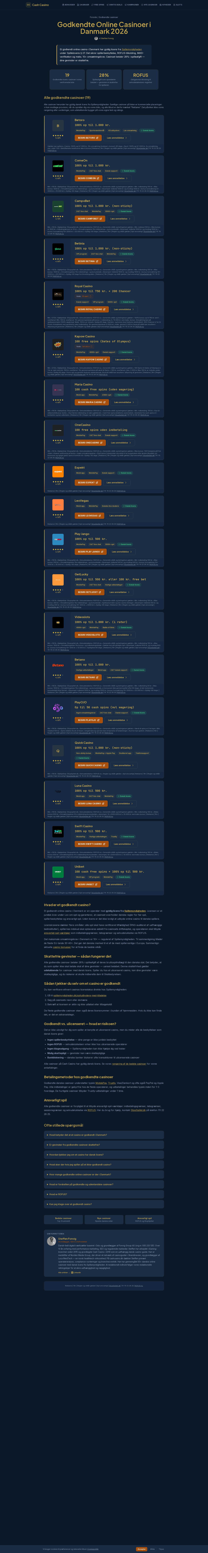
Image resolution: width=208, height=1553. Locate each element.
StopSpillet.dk (142, 148)
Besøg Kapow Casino (90, 359)
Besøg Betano (86, 677)
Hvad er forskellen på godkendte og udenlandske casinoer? (81, 1184)
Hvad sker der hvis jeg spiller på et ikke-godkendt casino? (80, 1164)
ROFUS (92, 1110)
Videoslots (82, 617)
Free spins (99, 5)
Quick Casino (84, 742)
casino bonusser (62, 947)
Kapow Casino (85, 336)
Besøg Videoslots (89, 635)
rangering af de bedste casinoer (129, 1063)
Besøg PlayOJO (87, 720)
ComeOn (81, 160)
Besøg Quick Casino (90, 765)
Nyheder (166, 5)
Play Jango (82, 533)
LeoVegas (82, 500)
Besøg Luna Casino (89, 803)
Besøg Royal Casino (90, 309)
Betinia (79, 243)
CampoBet (82, 200)
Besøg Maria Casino (90, 402)
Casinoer (84, 5)
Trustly (111, 1083)
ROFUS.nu (52, 151)
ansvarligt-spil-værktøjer (57, 933)
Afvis (152, 1549)
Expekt (80, 467)
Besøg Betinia (86, 261)
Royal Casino (84, 286)
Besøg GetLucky (88, 592)
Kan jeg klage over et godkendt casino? (70, 1204)
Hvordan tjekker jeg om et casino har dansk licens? (76, 1154)
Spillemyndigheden (132, 49)
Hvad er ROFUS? (58, 1194)
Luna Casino (83, 785)
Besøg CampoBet (88, 218)
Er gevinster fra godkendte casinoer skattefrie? (74, 1144)
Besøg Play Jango (89, 551)
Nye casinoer (150, 5)
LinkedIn (77, 1272)
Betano (80, 659)
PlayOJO (81, 702)
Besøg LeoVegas (87, 515)
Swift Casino (84, 826)
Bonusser (70, 5)
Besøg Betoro (86, 138)
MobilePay (101, 1083)
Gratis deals (115, 5)
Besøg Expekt (86, 482)
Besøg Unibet (86, 884)
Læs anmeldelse (115, 138)
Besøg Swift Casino (90, 844)
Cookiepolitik (92, 1549)
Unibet (79, 866)
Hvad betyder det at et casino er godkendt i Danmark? (78, 1134)
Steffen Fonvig (107, 38)
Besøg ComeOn (87, 178)
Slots (179, 5)
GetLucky (81, 574)
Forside (93, 17)
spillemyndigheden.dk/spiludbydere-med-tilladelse (79, 995)
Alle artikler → (64, 1272)
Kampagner (133, 5)
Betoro (79, 120)
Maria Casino (84, 384)
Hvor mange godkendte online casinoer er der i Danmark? (80, 1174)
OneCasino (82, 424)
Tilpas (161, 1549)
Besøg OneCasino (88, 442)
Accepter (142, 1549)
